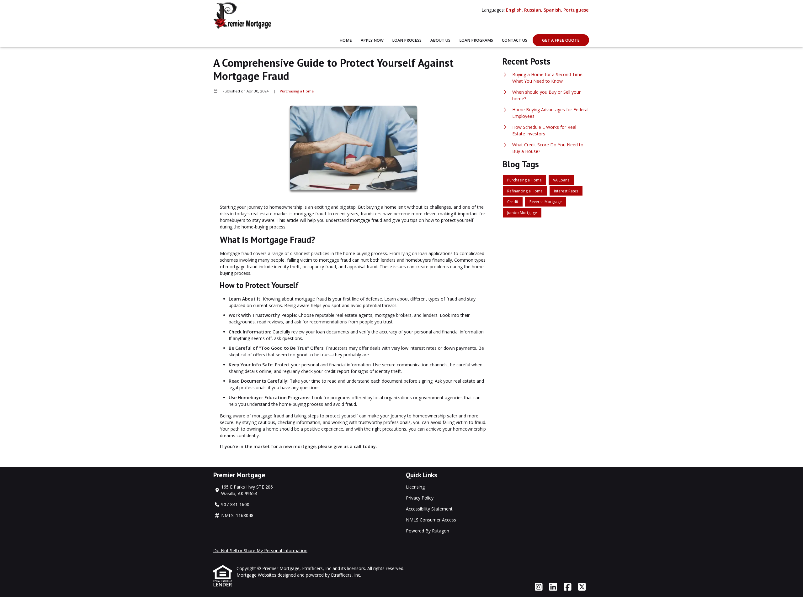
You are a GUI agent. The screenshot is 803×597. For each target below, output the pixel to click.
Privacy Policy (419, 498)
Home (345, 40)
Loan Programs (476, 40)
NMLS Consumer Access (431, 520)
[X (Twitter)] (582, 587)
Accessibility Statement (429, 509)
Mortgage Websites (257, 575)
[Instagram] (538, 587)
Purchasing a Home (297, 91)
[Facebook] (567, 587)
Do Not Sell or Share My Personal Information (260, 550)
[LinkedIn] (553, 587)
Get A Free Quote (561, 40)
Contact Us (514, 40)
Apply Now (372, 40)
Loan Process (407, 40)
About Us (440, 40)
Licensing (415, 487)
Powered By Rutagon (427, 531)
